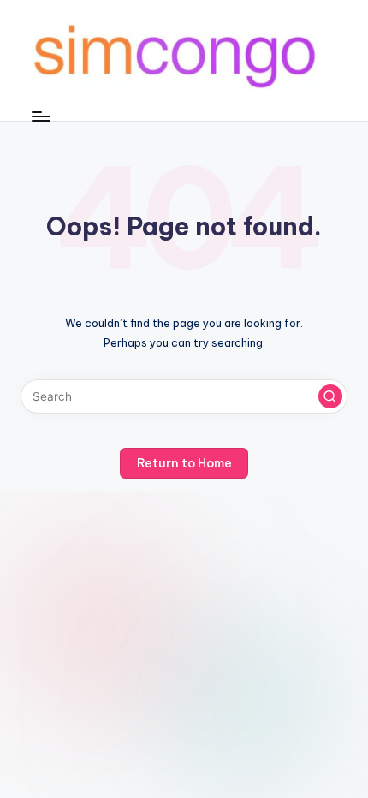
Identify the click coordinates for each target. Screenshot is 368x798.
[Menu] (40, 116)
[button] (330, 396)
